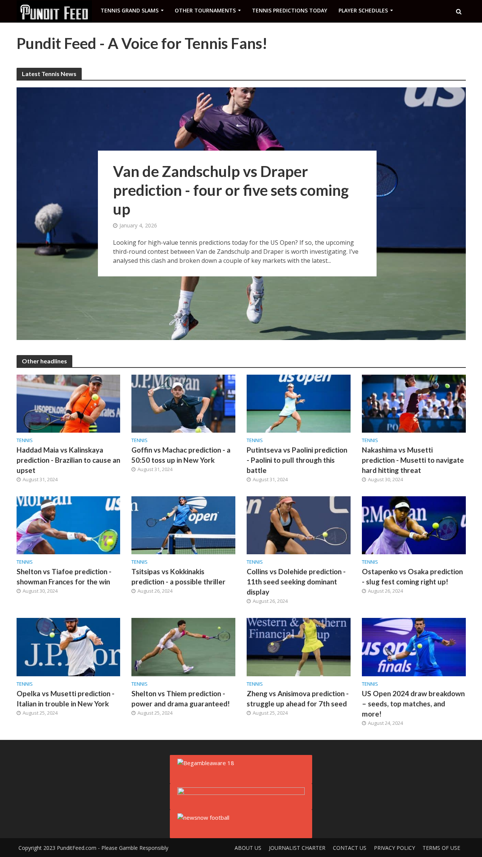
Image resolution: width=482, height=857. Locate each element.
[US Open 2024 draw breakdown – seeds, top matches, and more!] (414, 646)
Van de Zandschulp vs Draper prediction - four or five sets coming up (231, 190)
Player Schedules (363, 10)
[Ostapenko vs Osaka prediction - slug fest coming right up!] (414, 525)
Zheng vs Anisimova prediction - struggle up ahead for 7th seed (298, 698)
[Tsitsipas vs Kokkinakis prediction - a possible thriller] (183, 525)
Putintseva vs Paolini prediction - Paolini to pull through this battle (297, 459)
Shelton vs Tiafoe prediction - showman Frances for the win (64, 576)
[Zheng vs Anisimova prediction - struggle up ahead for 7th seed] (299, 646)
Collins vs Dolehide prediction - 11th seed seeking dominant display (296, 581)
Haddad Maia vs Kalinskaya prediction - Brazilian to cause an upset (68, 459)
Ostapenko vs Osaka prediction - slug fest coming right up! (412, 576)
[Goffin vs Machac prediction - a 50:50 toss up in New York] (183, 403)
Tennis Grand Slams (130, 10)
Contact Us (349, 847)
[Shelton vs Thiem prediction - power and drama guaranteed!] (183, 646)
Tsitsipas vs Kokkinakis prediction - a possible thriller (178, 576)
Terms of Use (441, 847)
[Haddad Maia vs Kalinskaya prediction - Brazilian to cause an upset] (68, 403)
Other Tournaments (205, 10)
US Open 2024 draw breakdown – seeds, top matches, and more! (413, 703)
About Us (248, 847)
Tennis (25, 440)
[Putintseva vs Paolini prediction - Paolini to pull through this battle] (299, 403)
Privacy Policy (394, 847)
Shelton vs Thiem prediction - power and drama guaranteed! (180, 698)
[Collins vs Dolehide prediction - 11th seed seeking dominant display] (299, 525)
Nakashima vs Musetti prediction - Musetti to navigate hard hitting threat (413, 459)
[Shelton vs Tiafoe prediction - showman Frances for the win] (68, 525)
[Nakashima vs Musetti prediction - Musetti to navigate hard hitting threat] (414, 403)
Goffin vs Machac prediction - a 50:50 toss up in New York (180, 454)
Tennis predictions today (289, 10)
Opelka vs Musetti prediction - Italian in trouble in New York (65, 698)
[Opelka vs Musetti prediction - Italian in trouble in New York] (68, 646)
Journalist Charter (297, 847)
